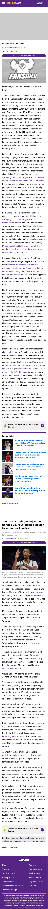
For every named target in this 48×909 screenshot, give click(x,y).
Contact (5, 869)
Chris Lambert (10, 539)
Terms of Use (35, 877)
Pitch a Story (34, 873)
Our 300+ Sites (35, 869)
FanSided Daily (8, 873)
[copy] (15, 51)
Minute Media (13, 895)
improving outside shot (12, 736)
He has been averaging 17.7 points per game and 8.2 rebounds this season (21, 219)
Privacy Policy (8, 877)
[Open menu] (3, 3)
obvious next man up (11, 668)
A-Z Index (33, 885)
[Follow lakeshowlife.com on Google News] (42, 425)
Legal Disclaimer (36, 881)
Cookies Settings (9, 890)
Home (4, 503)
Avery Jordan (10, 48)
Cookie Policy (8, 881)
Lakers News (13, 503)
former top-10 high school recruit (20, 626)
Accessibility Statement (12, 885)
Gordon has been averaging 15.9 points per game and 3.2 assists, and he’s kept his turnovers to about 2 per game (23, 177)
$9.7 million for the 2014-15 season (17, 313)
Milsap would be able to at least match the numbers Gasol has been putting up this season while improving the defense (23, 249)
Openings (33, 865)
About (4, 865)
